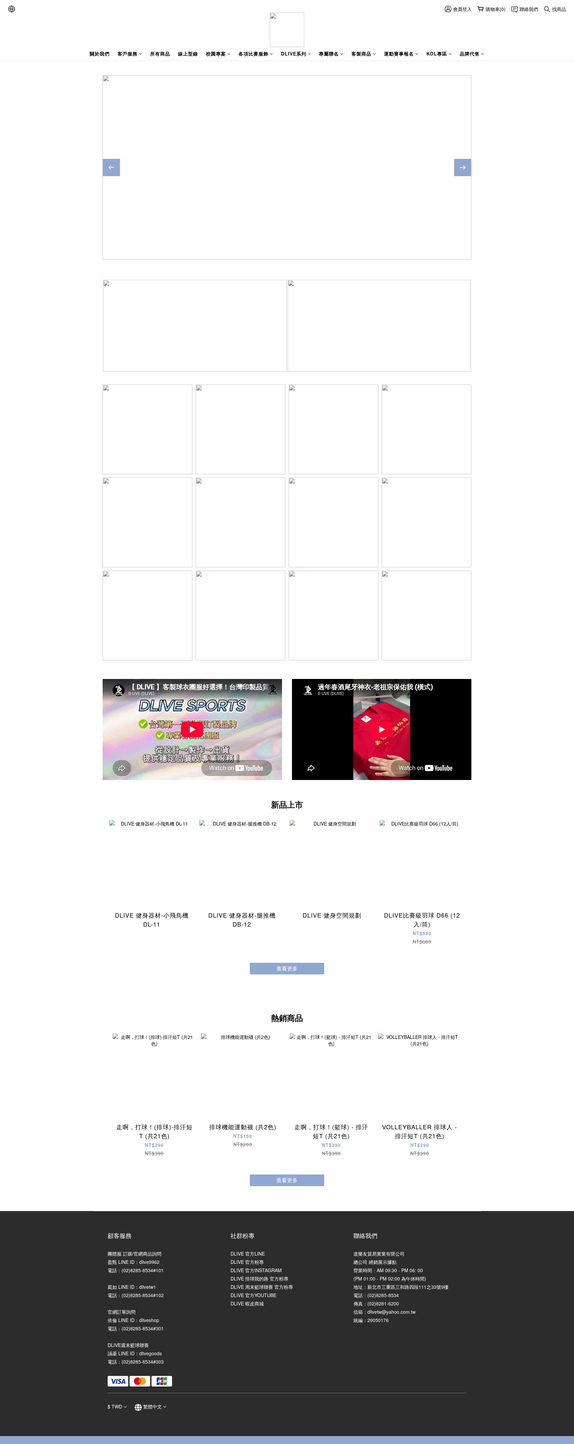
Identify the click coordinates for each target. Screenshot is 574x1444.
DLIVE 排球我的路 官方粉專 (259, 1278)
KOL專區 (437, 53)
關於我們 (100, 53)
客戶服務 (128, 53)
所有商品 (160, 53)
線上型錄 (188, 53)
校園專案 (216, 53)
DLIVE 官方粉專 (247, 1262)
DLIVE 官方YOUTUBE (253, 1295)
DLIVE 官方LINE (248, 1253)
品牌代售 (470, 53)
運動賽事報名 (399, 53)
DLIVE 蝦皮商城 (247, 1303)
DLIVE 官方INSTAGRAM (256, 1270)
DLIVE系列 (293, 53)
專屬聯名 (329, 53)
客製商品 (361, 53)
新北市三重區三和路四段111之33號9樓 (407, 1286)
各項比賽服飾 (253, 53)
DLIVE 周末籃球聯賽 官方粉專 (262, 1286)
